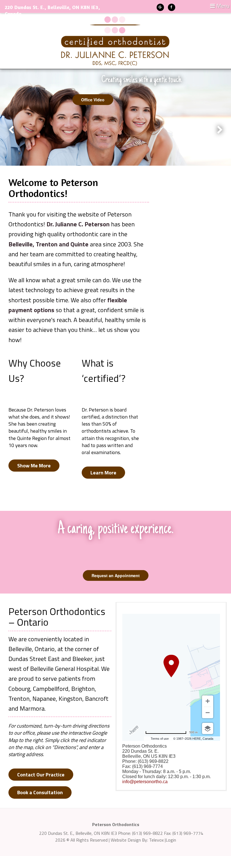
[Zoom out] (207, 712)
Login (171, 840)
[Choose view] (207, 728)
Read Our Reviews (98, 99)
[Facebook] (171, 7)
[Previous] (11, 134)
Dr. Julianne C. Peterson (78, 224)
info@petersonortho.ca (145, 781)
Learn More (103, 472)
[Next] (220, 134)
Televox (156, 840)
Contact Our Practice (41, 774)
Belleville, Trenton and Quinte (48, 244)
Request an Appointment (116, 575)
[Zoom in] (207, 701)
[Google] (160, 7)
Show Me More (34, 465)
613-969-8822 (24, 21)
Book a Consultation (40, 792)
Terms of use (160, 738)
